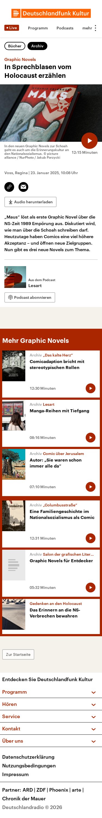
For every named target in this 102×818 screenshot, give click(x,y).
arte (78, 790)
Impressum (15, 774)
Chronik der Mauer (24, 798)
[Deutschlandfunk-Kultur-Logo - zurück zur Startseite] (51, 13)
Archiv (37, 46)
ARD (29, 790)
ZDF (42, 790)
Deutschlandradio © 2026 (32, 807)
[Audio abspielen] (89, 141)
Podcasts (65, 28)
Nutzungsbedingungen (29, 765)
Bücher (14, 46)
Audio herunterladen (33, 201)
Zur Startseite (18, 654)
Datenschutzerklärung (28, 757)
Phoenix (60, 790)
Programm (38, 28)
